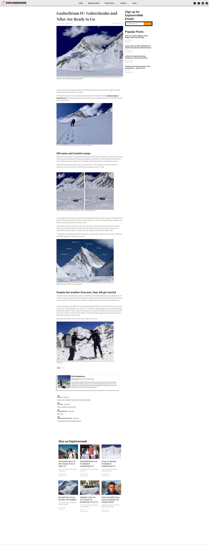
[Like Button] (58, 368)
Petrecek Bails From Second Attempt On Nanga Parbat (111, 499)
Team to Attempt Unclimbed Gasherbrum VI (109, 463)
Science (123, 3)
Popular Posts (134, 31)
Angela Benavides (62, 475)
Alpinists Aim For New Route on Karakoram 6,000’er (89, 499)
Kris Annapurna (69, 23)
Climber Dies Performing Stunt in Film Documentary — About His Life (137, 67)
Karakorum (120, 23)
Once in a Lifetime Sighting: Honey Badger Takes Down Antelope (136, 36)
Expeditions (109, 3)
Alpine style (114, 23)
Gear (134, 3)
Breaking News (93, 3)
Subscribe (148, 23)
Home (81, 3)
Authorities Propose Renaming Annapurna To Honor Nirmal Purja (136, 57)
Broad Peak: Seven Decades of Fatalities (67, 498)
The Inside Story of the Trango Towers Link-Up (66, 463)
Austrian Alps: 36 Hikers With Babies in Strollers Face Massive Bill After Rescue (138, 47)
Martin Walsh (128, 41)
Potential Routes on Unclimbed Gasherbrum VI (88, 463)
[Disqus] (89, 414)
